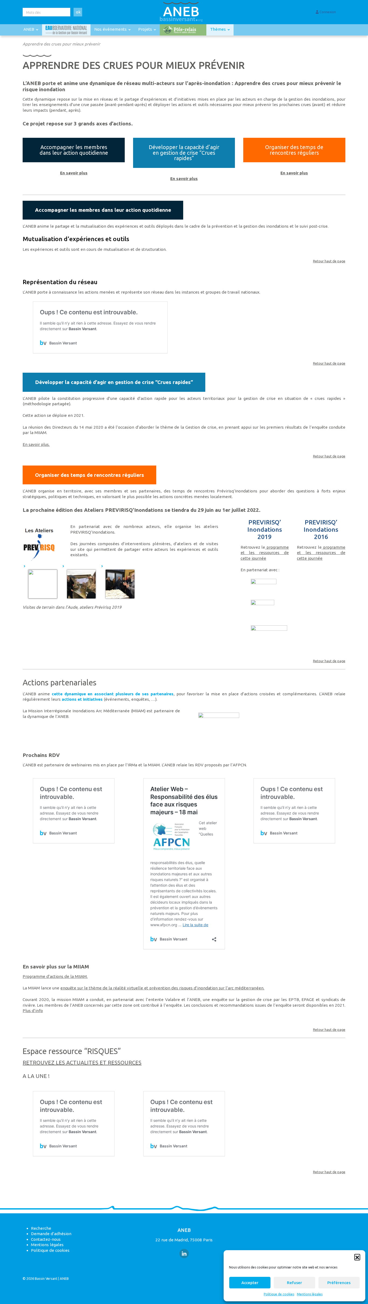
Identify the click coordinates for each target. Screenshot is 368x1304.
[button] (357, 1257)
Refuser (294, 1282)
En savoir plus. (36, 444)
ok (78, 12)
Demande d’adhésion (51, 1233)
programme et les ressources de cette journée (265, 553)
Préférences (338, 1282)
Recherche (41, 1228)
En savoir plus (74, 173)
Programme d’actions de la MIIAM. (55, 976)
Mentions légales (309, 1294)
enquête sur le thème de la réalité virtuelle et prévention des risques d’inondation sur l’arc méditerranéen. (162, 988)
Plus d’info (33, 1010)
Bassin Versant (46, 1278)
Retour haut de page (329, 261)
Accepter (249, 1282)
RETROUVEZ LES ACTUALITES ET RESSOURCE (80, 1062)
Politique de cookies (279, 1294)
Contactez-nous (46, 1239)
